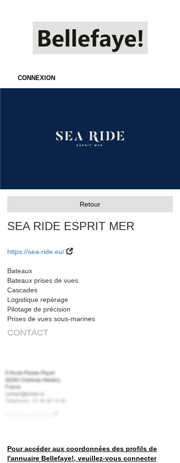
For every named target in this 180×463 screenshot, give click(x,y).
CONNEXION (36, 77)
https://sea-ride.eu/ (35, 251)
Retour (90, 204)
